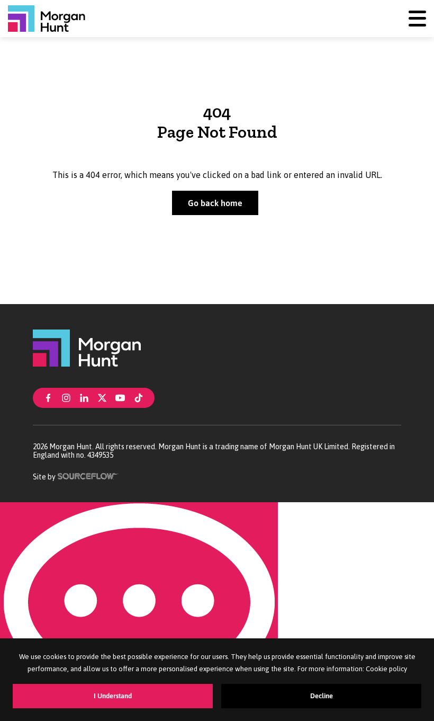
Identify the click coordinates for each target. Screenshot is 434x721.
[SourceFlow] (88, 475)
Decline (321, 696)
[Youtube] (120, 397)
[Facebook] (48, 397)
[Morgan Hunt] (46, 18)
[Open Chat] (139, 611)
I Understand (113, 696)
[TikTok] (138, 397)
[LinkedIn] (84, 397)
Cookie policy (386, 669)
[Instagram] (66, 397)
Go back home (215, 203)
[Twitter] (102, 397)
